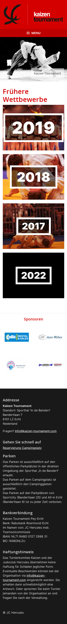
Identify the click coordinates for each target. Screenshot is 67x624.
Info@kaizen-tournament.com (36, 431)
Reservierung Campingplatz (22, 448)
